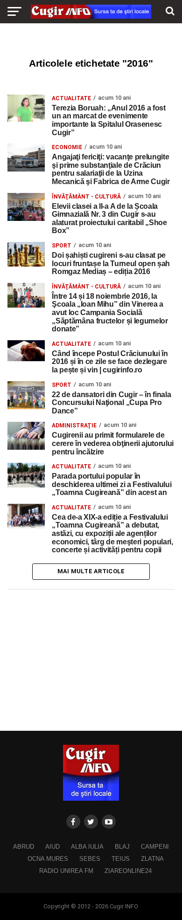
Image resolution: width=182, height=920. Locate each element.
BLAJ (122, 846)
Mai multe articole (91, 571)
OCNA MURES (48, 858)
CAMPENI (155, 846)
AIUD (52, 846)
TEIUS (121, 858)
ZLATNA (152, 858)
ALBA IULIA (87, 846)
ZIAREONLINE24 (128, 870)
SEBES (89, 858)
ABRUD (23, 846)
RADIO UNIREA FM (66, 870)
